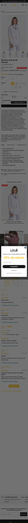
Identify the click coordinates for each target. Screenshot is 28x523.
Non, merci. (14, 270)
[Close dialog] (25, 248)
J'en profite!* (14, 266)
